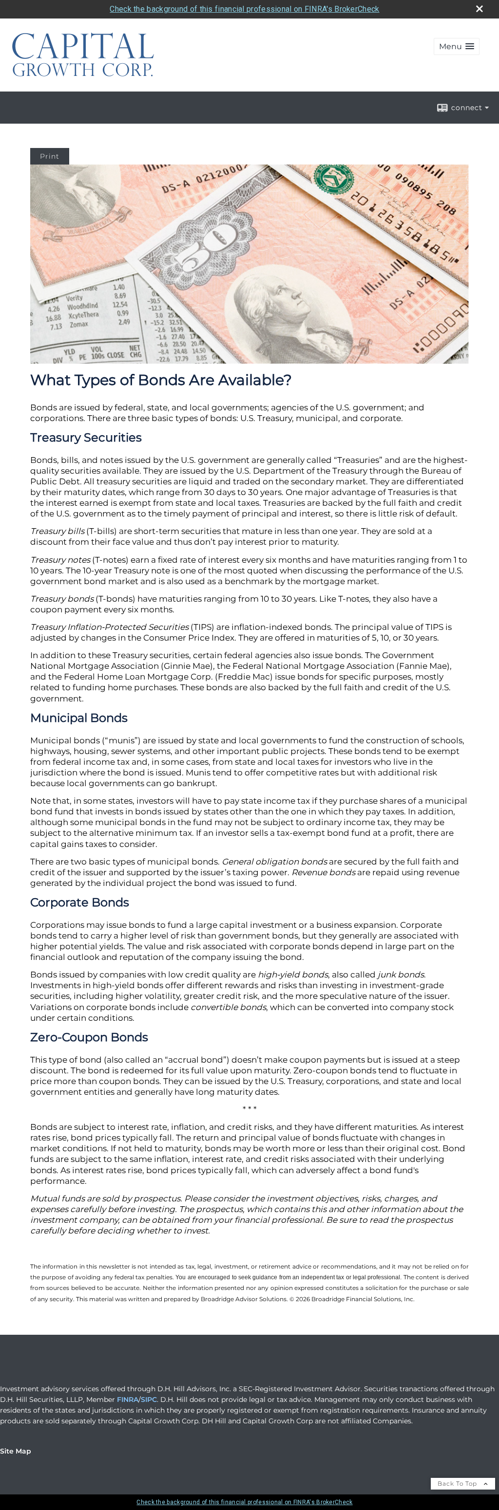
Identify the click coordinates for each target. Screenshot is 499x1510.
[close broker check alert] (479, 9)
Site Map (15, 1451)
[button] (457, 46)
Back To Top (458, 1483)
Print (49, 156)
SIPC (149, 1399)
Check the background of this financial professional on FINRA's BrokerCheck (244, 9)
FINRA (127, 1399)
